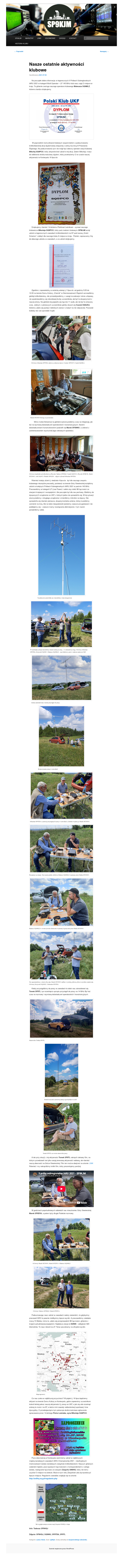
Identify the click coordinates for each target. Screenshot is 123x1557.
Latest (38, 1540)
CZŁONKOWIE (50, 38)
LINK (91, 1163)
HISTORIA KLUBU (21, 43)
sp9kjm (52, 1540)
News (43, 1540)
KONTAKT (72, 38)
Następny (104, 51)
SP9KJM (18, 38)
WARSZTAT (29, 38)
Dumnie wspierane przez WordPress (61, 1548)
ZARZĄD (62, 38)
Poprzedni (19, 51)
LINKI (39, 38)
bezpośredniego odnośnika (78, 1540)
